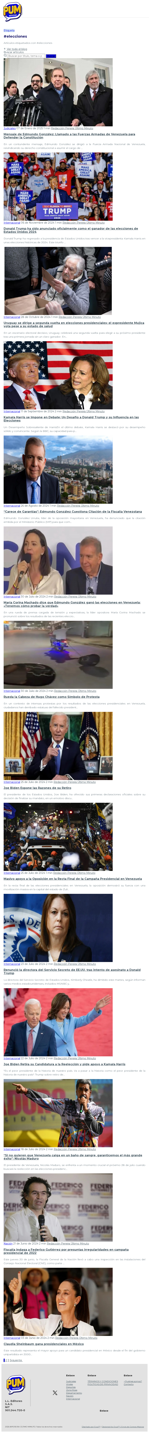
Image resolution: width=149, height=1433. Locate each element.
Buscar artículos (14, 52)
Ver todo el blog (16, 49)
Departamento (74, 1393)
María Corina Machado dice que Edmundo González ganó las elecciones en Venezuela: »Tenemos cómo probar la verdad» (72, 604)
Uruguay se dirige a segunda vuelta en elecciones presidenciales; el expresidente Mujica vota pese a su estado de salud (74, 324)
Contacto (129, 1384)
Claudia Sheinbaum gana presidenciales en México (44, 1344)
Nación (8, 1243)
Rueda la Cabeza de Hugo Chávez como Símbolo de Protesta (52, 697)
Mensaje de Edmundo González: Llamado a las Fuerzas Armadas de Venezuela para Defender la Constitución (69, 136)
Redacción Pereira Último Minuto (72, 128)
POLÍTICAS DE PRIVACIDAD (103, 1384)
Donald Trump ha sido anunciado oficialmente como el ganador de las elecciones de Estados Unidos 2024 (71, 230)
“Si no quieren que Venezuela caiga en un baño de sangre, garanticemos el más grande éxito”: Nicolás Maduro (73, 1157)
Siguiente (16, 1360)
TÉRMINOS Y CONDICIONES (103, 1381)
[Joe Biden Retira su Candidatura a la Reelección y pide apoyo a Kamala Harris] (58, 1055)
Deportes (71, 1387)
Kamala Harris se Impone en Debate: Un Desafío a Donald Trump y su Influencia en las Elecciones (71, 419)
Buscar (51, 56)
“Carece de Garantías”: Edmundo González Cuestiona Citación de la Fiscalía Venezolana (73, 511)
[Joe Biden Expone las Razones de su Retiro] (58, 779)
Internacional (12, 222)
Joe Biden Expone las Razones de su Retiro (37, 788)
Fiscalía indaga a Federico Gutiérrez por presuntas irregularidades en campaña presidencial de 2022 (66, 1251)
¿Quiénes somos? (133, 1381)
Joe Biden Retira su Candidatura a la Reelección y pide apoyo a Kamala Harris (64, 1064)
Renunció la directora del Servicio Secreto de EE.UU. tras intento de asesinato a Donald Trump (72, 971)
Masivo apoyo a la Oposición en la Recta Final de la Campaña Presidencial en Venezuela (73, 879)
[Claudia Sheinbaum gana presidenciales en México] (58, 1335)
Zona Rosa (71, 1390)
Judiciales (10, 128)
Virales (69, 1384)
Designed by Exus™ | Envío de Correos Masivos (123, 1427)
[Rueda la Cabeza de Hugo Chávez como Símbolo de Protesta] (58, 688)
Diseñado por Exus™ (91, 1427)
